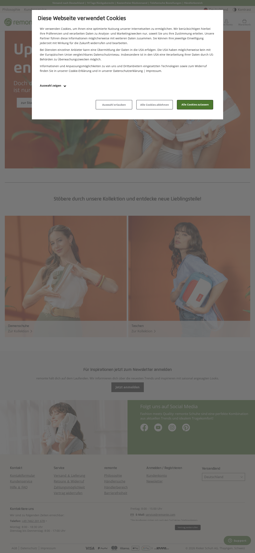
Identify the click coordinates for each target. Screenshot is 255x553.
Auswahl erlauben (114, 104)
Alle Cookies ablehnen (154, 104)
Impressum (153, 71)
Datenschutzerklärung (128, 71)
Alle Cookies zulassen (195, 104)
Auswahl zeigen (51, 85)
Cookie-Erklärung (80, 71)
